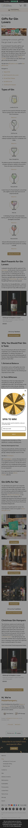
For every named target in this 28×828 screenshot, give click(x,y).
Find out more (17, 826)
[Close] (25, 390)
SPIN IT (14, 434)
